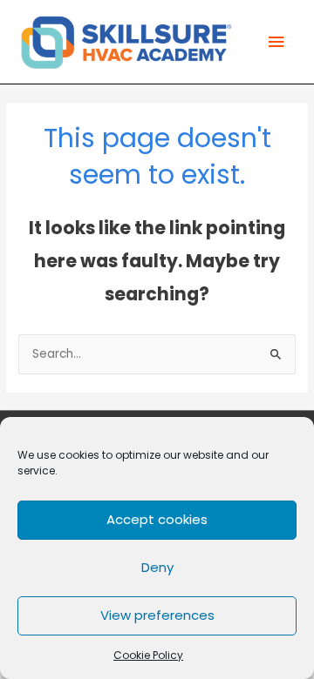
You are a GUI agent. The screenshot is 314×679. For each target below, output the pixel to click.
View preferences (157, 615)
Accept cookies (157, 519)
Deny (157, 567)
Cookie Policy (148, 655)
